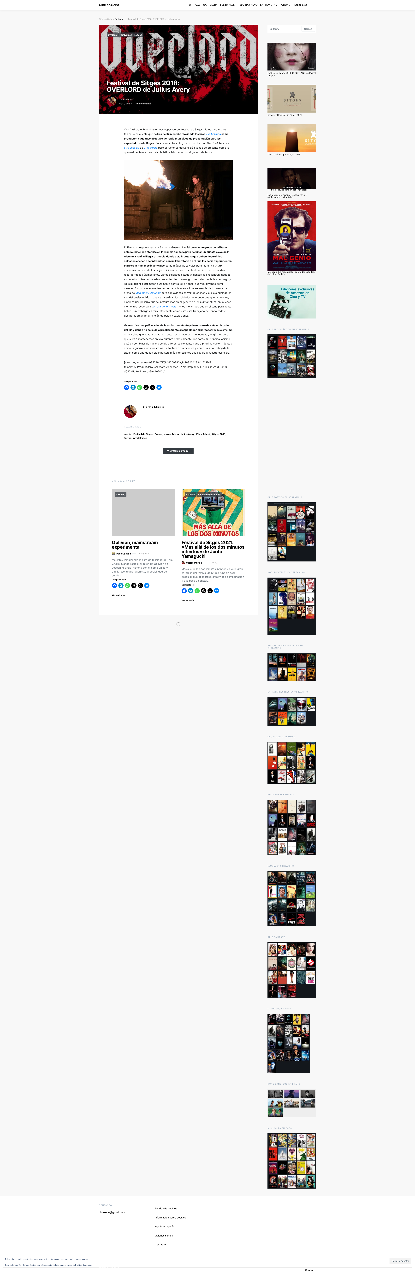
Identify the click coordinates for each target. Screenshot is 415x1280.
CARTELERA (210, 4)
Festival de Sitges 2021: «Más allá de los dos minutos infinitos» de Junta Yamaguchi (213, 549)
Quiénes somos (164, 1235)
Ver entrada (118, 595)
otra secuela (131, 147)
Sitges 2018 (218, 434)
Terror (127, 438)
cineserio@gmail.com (112, 1212)
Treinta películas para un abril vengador (287, 189)
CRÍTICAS (195, 4)
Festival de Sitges (143, 434)
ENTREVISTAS (268, 4)
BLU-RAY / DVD (248, 4)
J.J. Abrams (213, 134)
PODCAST (286, 4)
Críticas (112, 34)
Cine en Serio (109, 5)
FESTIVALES (227, 4)
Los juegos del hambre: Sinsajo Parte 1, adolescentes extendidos (287, 196)
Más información (164, 1226)
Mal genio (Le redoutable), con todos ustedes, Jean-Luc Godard (291, 273)
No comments (143, 103)
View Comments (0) (178, 450)
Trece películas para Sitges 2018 (283, 154)
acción (127, 434)
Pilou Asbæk (203, 434)
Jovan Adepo (171, 434)
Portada (119, 19)
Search (308, 28)
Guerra (158, 434)
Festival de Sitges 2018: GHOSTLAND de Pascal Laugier (291, 74)
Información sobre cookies (170, 1217)
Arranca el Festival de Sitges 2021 (284, 115)
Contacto (160, 1244)
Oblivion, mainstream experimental (135, 545)
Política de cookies (166, 1208)
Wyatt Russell (140, 438)
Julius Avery (187, 434)
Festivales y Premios (131, 34)
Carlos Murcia (126, 99)
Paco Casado (123, 553)
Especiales (300, 4)
